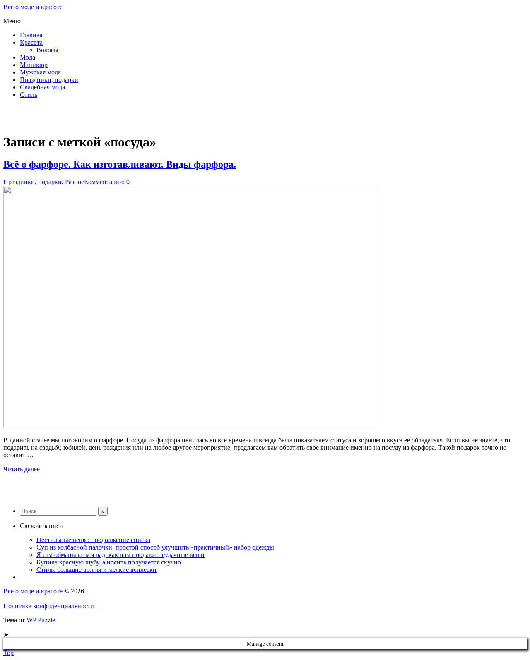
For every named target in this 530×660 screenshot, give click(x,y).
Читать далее (21, 469)
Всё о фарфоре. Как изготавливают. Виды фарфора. (119, 164)
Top (8, 652)
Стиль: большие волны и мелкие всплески (96, 569)
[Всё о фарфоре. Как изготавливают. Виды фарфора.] (189, 426)
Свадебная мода (42, 87)
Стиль (28, 94)
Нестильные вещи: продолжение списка (93, 539)
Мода (27, 57)
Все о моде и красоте (33, 6)
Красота (31, 42)
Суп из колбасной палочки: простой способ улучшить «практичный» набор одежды (155, 547)
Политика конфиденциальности (48, 606)
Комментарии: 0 (107, 181)
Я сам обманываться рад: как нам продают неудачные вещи (120, 554)
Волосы (47, 49)
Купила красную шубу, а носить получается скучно (108, 562)
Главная (31, 34)
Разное (74, 181)
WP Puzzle (40, 620)
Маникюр (34, 64)
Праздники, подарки (49, 79)
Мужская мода (40, 72)
